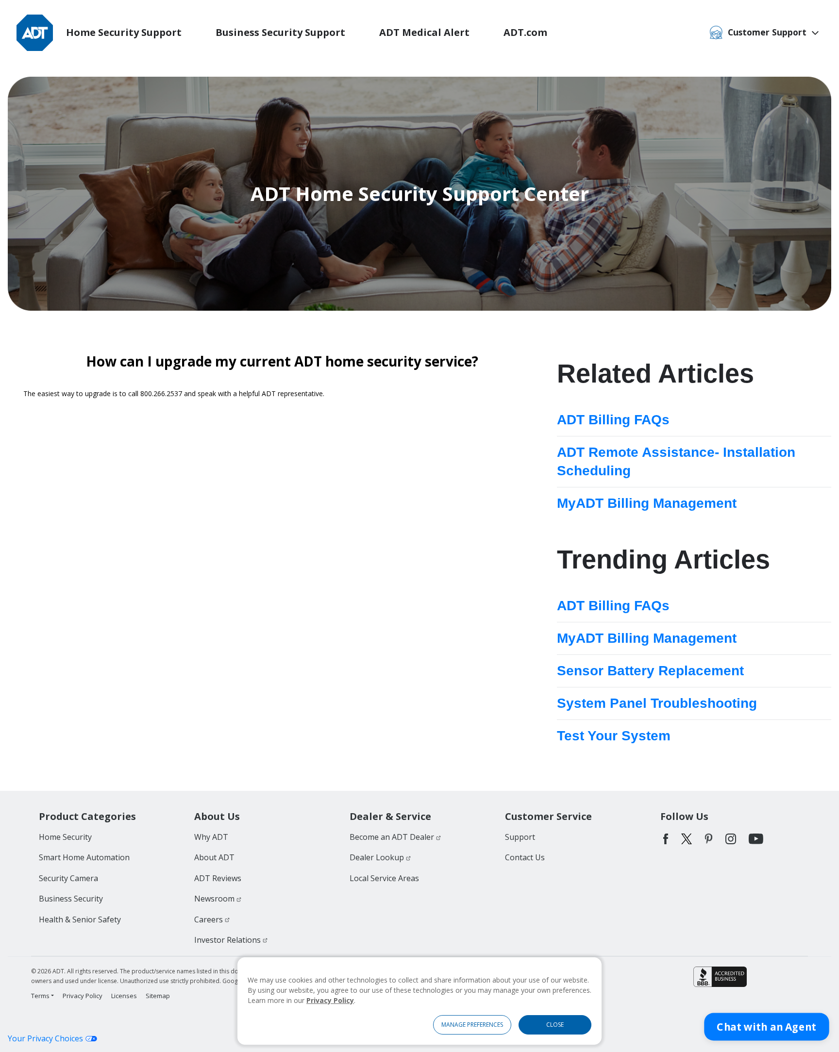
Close (555, 1024)
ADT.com (525, 32)
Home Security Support (124, 32)
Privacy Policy (330, 1000)
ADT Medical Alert (424, 32)
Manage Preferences (472, 1024)
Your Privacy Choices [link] (45, 1038)
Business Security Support (280, 32)
